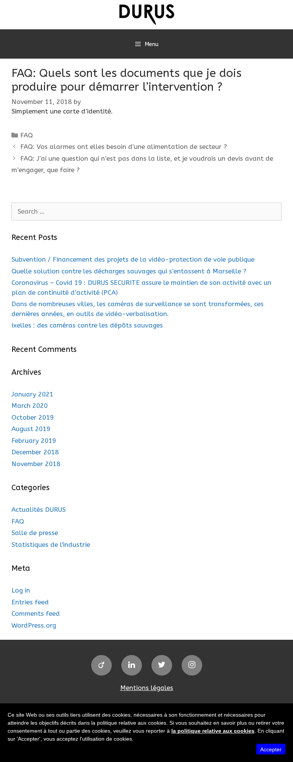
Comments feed (35, 613)
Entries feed (30, 602)
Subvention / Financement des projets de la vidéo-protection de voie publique (132, 259)
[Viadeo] (101, 665)
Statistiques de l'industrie (50, 544)
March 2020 (29, 405)
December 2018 (35, 452)
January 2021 (32, 394)
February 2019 (33, 440)
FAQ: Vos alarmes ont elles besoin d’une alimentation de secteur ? (123, 146)
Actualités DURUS (38, 509)
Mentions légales (146, 688)
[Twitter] (161, 665)
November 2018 (35, 464)
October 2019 (32, 417)
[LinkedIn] (131, 665)
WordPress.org (33, 625)
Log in (20, 590)
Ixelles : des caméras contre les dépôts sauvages (87, 325)
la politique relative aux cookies (212, 731)
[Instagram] (192, 665)
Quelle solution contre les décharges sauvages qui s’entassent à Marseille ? (128, 271)
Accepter (271, 749)
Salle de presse (34, 533)
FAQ (26, 135)
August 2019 (30, 429)
